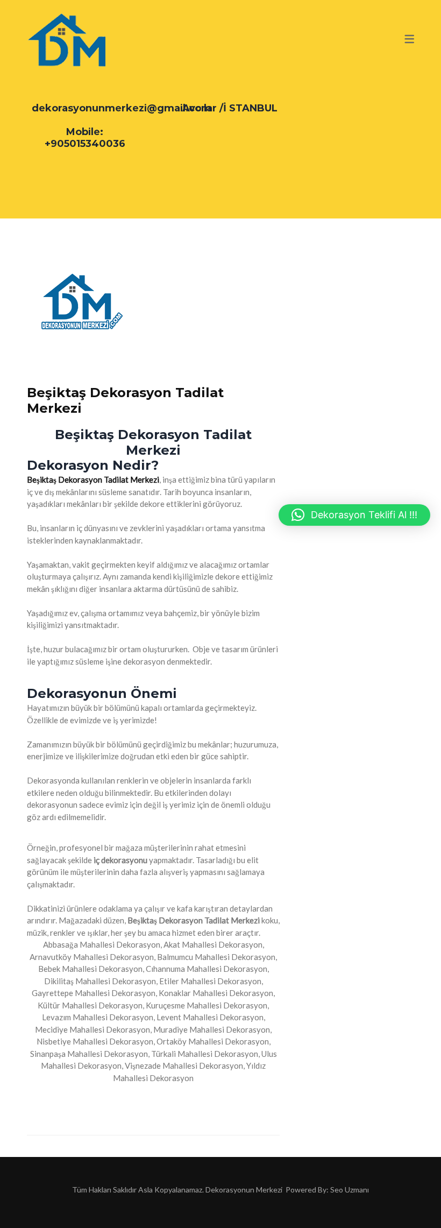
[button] (354, 515)
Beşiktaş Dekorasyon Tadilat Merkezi (125, 400)
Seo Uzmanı (349, 1189)
